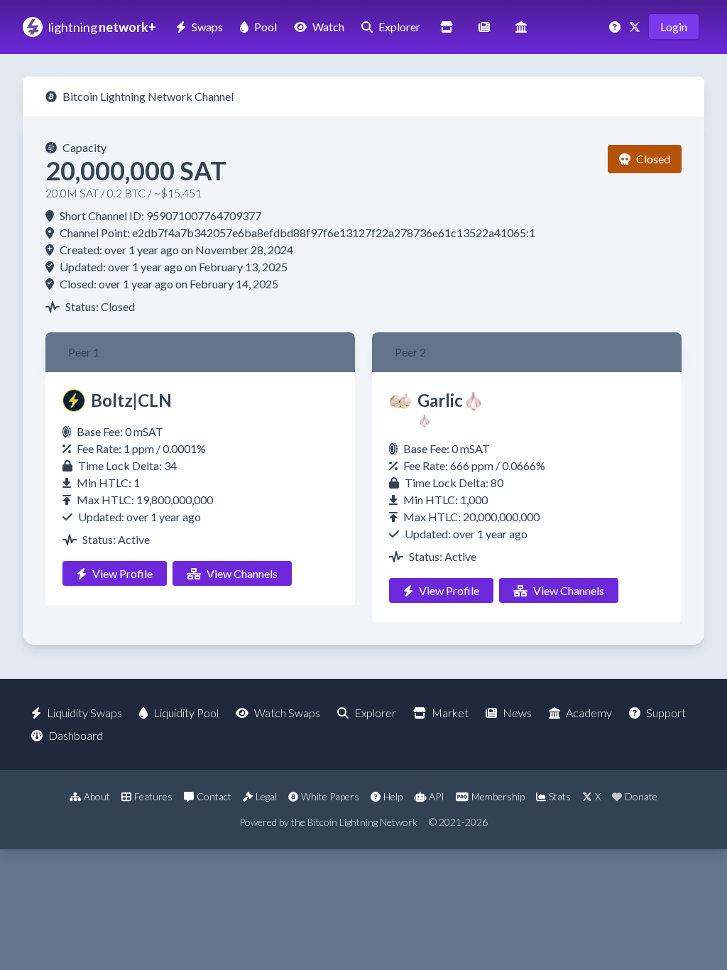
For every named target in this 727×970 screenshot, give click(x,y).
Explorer (399, 26)
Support (666, 712)
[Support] (616, 26)
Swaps (207, 26)
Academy (589, 712)
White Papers (330, 796)
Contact (214, 796)
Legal (266, 796)
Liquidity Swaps (84, 712)
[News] (484, 26)
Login (673, 26)
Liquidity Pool (186, 712)
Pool (265, 26)
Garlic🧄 (450, 400)
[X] (636, 26)
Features (153, 796)
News (517, 712)
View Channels (242, 573)
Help (393, 796)
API (436, 796)
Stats (560, 796)
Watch (328, 26)
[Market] (446, 26)
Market (450, 712)
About (97, 796)
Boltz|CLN (131, 400)
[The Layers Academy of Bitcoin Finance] (521, 26)
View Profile (122, 573)
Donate (641, 796)
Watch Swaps (287, 712)
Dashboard (75, 735)
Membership (498, 796)
